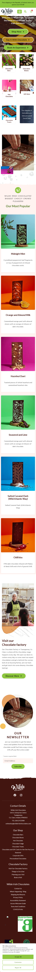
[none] (7, 11)
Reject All (18, 968)
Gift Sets (27, 94)
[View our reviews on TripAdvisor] (11, 925)
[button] (25, 11)
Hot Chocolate (9, 95)
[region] (18, 957)
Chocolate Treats (9, 121)
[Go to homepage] (18, 787)
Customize (18, 962)
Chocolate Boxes (26, 70)
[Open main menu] (19, 11)
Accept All (18, 957)
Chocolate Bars (9, 70)
